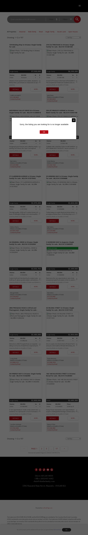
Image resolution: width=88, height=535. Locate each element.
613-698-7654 (51, 362)
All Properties (11, 32)
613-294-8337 (14, 296)
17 (57, 448)
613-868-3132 (14, 362)
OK (66, 530)
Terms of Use (57, 529)
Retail (41, 32)
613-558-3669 (14, 428)
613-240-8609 (14, 97)
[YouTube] (47, 469)
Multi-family (32, 32)
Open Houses (73, 32)
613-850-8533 (51, 99)
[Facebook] (36, 469)
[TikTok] (44, 469)
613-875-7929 (14, 231)
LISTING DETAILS (15, 89)
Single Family (49, 32)
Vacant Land (61, 32)
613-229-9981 (14, 165)
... (51, 448)
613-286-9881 (51, 428)
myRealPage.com (47, 508)
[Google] (51, 469)
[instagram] (40, 469)
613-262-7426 (51, 165)
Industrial (22, 32)
